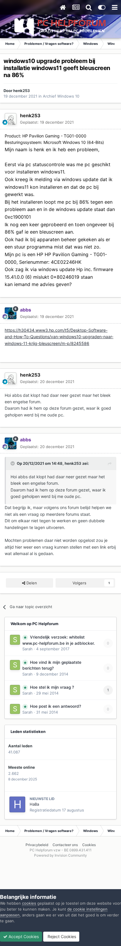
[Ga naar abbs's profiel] (10, 313)
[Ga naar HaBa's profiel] (17, 804)
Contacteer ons (65, 845)
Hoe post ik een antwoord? (55, 706)
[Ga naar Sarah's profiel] (15, 640)
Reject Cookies (61, 936)
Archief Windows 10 (61, 96)
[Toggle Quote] (13, 463)
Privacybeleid (37, 845)
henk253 (21, 90)
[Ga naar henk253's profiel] (10, 119)
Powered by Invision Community (60, 855)
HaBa (34, 804)
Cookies (89, 845)
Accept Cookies (23, 936)
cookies (29, 903)
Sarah (27, 648)
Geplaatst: (47, 122)
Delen (31, 583)
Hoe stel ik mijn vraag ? (52, 687)
